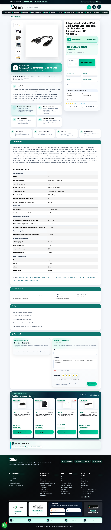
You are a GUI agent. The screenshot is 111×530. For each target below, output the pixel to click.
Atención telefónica (46, 493)
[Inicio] (12, 16)
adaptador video (24, 277)
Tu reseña (56, 357)
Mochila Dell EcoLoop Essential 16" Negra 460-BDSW (44, 415)
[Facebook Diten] (82, 497)
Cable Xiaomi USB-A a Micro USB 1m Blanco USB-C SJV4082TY (65, 416)
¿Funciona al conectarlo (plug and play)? (23, 323)
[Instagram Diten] (85, 497)
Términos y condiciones (16, 485)
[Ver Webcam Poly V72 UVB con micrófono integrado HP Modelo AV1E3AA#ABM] (89, 404)
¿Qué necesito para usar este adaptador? (23, 312)
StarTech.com (70, 73)
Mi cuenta (84, 479)
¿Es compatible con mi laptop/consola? (22, 315)
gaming (81, 277)
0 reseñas (77, 103)
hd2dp (27, 280)
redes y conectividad (20, 446)
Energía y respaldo (67, 487)
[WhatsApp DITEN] (82, 2)
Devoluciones (44, 489)
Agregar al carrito (87, 62)
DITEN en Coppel (86, 493)
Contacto (43, 479)
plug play (20, 280)
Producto (17, 16)
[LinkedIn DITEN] (90, 2)
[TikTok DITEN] (93, 2)
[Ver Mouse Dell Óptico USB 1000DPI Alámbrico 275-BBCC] (22, 404)
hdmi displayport (35, 277)
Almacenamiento (66, 483)
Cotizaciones (44, 491)
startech (44, 277)
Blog (82, 487)
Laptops (63, 479)
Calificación (57, 375)
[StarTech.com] (18, 25)
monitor (92, 277)
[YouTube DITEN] (96, 2)
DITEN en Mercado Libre (88, 491)
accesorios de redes (35, 446)
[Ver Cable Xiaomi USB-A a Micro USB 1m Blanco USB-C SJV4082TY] (66, 404)
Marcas (63, 477)
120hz (14, 280)
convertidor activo (61, 277)
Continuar (92, 383)
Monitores (64, 481)
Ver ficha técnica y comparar (22, 436)
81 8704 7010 (68, 461)
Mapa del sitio (65, 493)
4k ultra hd (51, 277)
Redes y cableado (66, 485)
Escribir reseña (85, 103)
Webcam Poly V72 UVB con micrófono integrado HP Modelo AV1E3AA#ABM (88, 416)
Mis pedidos (84, 481)
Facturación (43, 487)
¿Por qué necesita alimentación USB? (22, 319)
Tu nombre (57, 349)
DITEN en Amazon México (88, 489)
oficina (87, 277)
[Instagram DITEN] (87, 2)
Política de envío (45, 481)
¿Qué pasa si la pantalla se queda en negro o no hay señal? (27, 326)
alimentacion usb (73, 277)
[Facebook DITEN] (84, 2)
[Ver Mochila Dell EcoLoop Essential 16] (44, 404)
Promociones (65, 491)
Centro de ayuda (14, 477)
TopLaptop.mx (85, 485)
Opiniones (12, 481)
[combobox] (56, 7)
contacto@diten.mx (83, 461)
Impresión (64, 489)
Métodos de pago (45, 485)
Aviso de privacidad (14, 483)
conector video (34, 280)
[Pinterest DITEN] (99, 2)
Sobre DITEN (12, 479)
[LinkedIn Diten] (88, 497)
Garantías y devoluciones (47, 483)
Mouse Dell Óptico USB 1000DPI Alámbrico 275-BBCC (22, 415)
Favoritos (83, 483)
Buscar (89, 7)
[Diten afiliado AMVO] (18, 509)
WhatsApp (98, 461)
